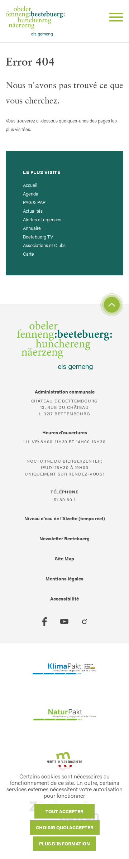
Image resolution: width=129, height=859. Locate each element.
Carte (28, 253)
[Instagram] (84, 621)
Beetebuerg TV (38, 236)
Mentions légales (64, 578)
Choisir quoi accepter (65, 827)
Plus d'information (64, 843)
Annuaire (32, 228)
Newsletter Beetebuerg (64, 538)
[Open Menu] (113, 18)
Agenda (30, 193)
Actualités (33, 210)
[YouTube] (64, 621)
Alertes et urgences (42, 219)
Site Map (64, 558)
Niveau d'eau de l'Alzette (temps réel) (64, 518)
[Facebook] (44, 621)
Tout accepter (64, 811)
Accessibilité (64, 598)
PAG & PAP (34, 202)
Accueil (30, 185)
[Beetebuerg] (35, 21)
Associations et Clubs (44, 245)
